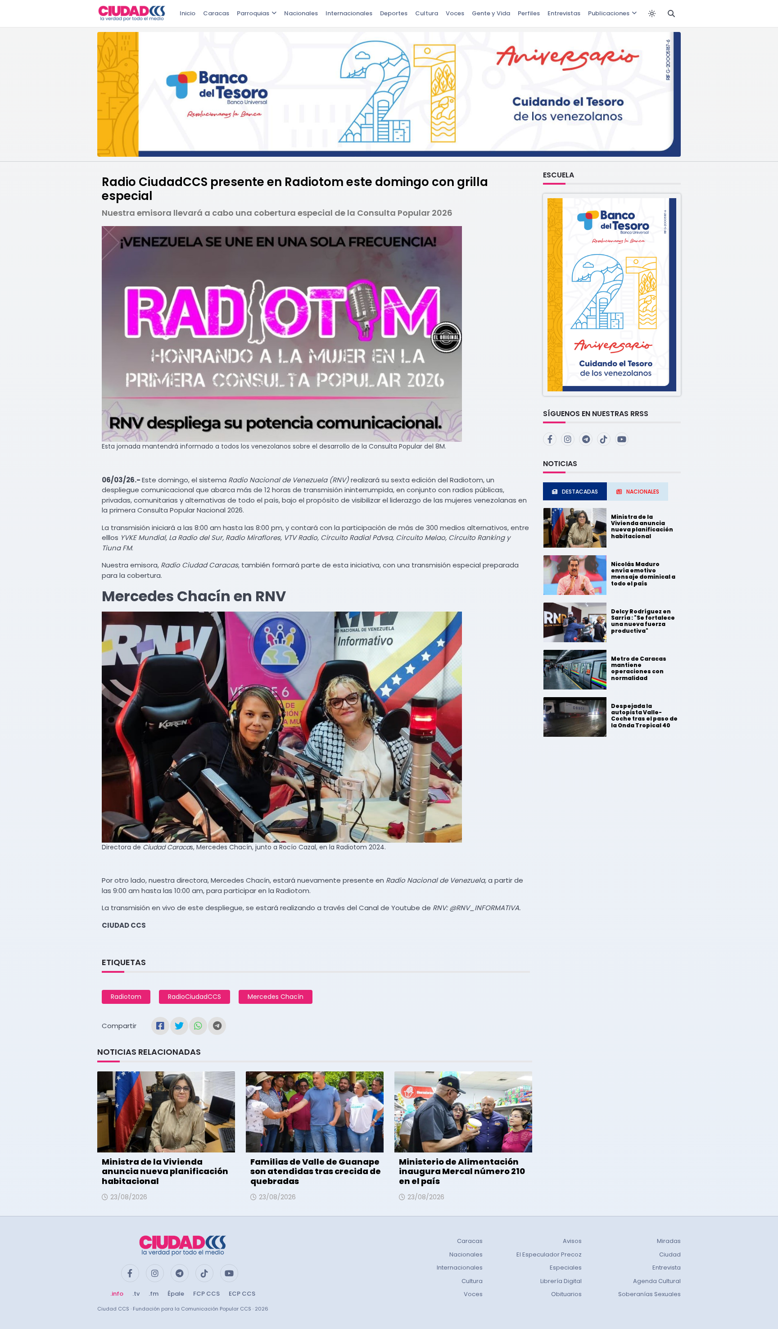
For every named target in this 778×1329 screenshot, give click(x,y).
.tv (136, 1293)
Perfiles (529, 13)
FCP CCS (206, 1293)
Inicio (187, 13)
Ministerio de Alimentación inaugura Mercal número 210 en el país (462, 1171)
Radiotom (126, 996)
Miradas (669, 1241)
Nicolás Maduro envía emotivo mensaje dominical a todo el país (643, 573)
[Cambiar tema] (651, 13)
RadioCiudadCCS (194, 996)
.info (116, 1293)
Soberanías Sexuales (649, 1294)
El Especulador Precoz (549, 1254)
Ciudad (670, 1254)
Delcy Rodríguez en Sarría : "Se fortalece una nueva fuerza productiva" (643, 621)
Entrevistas (563, 13)
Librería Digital (561, 1281)
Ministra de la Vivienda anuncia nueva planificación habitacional (165, 1171)
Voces (455, 13)
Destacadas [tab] (580, 491)
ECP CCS (242, 1293)
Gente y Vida (491, 13)
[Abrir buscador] (671, 13)
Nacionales (301, 13)
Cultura (426, 13)
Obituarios (566, 1294)
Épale (175, 1293)
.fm (153, 1293)
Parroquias (253, 13)
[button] (612, 294)
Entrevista (666, 1267)
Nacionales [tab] (642, 491)
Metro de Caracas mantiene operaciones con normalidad (638, 668)
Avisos (572, 1241)
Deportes (393, 13)
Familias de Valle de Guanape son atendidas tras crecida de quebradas (315, 1171)
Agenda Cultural (657, 1281)
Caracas (216, 13)
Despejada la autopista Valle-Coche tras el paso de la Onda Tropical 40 (644, 715)
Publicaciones (608, 13)
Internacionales (349, 13)
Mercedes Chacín (275, 996)
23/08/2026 (128, 1197)
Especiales (566, 1267)
